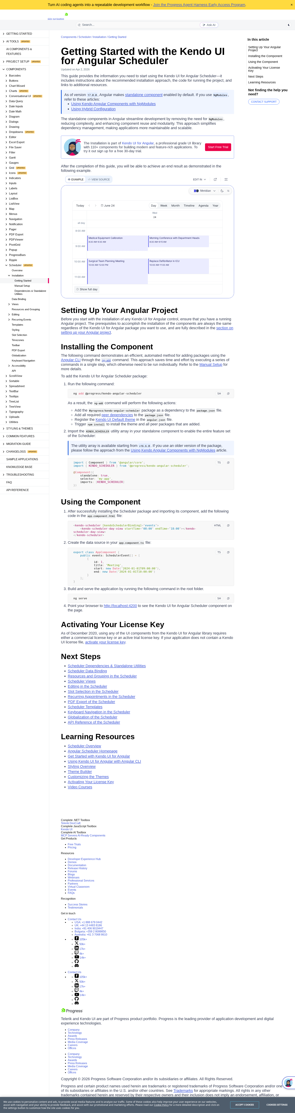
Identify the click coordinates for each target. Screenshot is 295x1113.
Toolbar (16, 345)
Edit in (197, 179)
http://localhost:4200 (120, 606)
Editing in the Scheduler (87, 686)
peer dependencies (117, 415)
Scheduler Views (82, 681)
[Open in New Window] (215, 179)
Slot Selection (19, 334)
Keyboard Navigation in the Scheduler (99, 712)
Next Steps (81, 656)
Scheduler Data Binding (87, 671)
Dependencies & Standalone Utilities (30, 292)
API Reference (17, 490)
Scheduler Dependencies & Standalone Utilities (107, 666)
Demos (72, 862)
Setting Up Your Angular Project (119, 310)
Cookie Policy (161, 1105)
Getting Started (23, 280)
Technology (75, 1032)
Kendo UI (66, 829)
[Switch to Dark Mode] (222, 191)
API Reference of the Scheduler (94, 722)
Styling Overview (82, 766)
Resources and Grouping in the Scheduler (102, 676)
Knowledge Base (19, 467)
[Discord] (77, 966)
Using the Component (101, 501)
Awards (72, 1035)
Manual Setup (22, 285)
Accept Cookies (244, 1104)
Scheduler (85, 37)
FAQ (9, 482)
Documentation (77, 865)
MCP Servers (69, 835)
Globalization (19, 355)
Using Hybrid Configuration (93, 109)
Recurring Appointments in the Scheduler (101, 696)
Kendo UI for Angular (138, 143)
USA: (88, 922)
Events (72, 889)
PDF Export (18, 350)
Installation (99, 37)
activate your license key (105, 642)
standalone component (144, 95)
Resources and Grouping (26, 309)
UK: (88, 925)
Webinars (73, 877)
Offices (72, 1048)
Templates (17, 324)
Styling (15, 329)
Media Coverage (78, 1042)
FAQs (71, 892)
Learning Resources (98, 736)
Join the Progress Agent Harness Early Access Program (199, 5)
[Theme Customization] (228, 191)
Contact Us (74, 919)
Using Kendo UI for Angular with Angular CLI (104, 761)
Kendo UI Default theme (115, 419)
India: (89, 928)
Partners (73, 883)
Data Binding (19, 299)
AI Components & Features (19, 51)
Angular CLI (71, 360)
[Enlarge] (226, 179)
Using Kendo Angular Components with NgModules (113, 104)
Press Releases (77, 1038)
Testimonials (75, 907)
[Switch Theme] (289, 25)
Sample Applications (22, 459)
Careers (73, 1045)
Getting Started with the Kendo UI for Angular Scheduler (143, 56)
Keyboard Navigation (23, 360)
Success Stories (77, 904)
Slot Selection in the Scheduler (93, 691)
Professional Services (81, 880)
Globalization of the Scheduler (92, 717)
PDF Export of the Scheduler (91, 702)
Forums (72, 871)
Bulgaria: (90, 931)
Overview (17, 270)
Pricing (72, 847)
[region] (147, 1105)
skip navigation (56, 18)
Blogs (71, 874)
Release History (77, 868)
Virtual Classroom (78, 886)
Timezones (18, 340)
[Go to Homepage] (66, 18)
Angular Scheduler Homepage (92, 751)
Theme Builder (80, 771)
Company (74, 1029)
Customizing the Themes (88, 777)
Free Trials (74, 844)
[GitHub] (77, 962)
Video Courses (80, 787)
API (14, 370)
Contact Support (264, 101)
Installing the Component (107, 346)
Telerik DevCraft (70, 823)
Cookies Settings (276, 1104)
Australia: (91, 934)
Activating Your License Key (112, 624)
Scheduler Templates (85, 707)
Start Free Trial (218, 147)
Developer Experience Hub (84, 859)
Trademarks (183, 1090)
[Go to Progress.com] (72, 1012)
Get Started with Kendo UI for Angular (99, 756)
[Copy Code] (228, 393)
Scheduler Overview (84, 746)
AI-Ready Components (91, 835)
